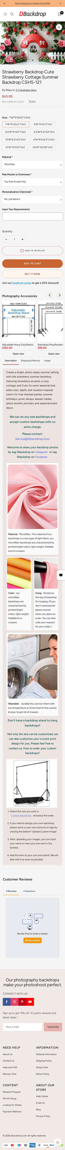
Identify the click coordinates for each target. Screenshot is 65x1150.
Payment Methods (12, 1111)
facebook (41, 457)
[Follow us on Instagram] (14, 1002)
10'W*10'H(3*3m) (15, 147)
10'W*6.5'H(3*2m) (15, 139)
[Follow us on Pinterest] (22, 1002)
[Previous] (5, 60)
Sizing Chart (42, 1067)
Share (32, 101)
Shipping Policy (44, 1060)
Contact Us (8, 1060)
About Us (7, 1054)
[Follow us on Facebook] (7, 1002)
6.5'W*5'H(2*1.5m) (15, 131)
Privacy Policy (43, 1116)
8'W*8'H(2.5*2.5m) (44, 139)
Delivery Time (9, 1074)
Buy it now (32, 274)
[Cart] (59, 14)
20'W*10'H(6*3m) (43, 147)
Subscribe (53, 1026)
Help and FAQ (10, 1067)
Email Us (40, 1103)
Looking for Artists (12, 1105)
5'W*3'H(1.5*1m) (43, 124)
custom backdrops (21, 815)
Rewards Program (12, 1092)
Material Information (46, 1054)
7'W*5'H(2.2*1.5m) (15, 124)
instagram (41, 452)
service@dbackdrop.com (32, 439)
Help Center (42, 1096)
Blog (38, 1109)
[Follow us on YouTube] (30, 1002)
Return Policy (42, 1074)
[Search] (12, 14)
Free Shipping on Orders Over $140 (32, 3)
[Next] (59, 60)
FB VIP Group (9, 1098)
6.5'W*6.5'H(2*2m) (44, 131)
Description (11, 360)
